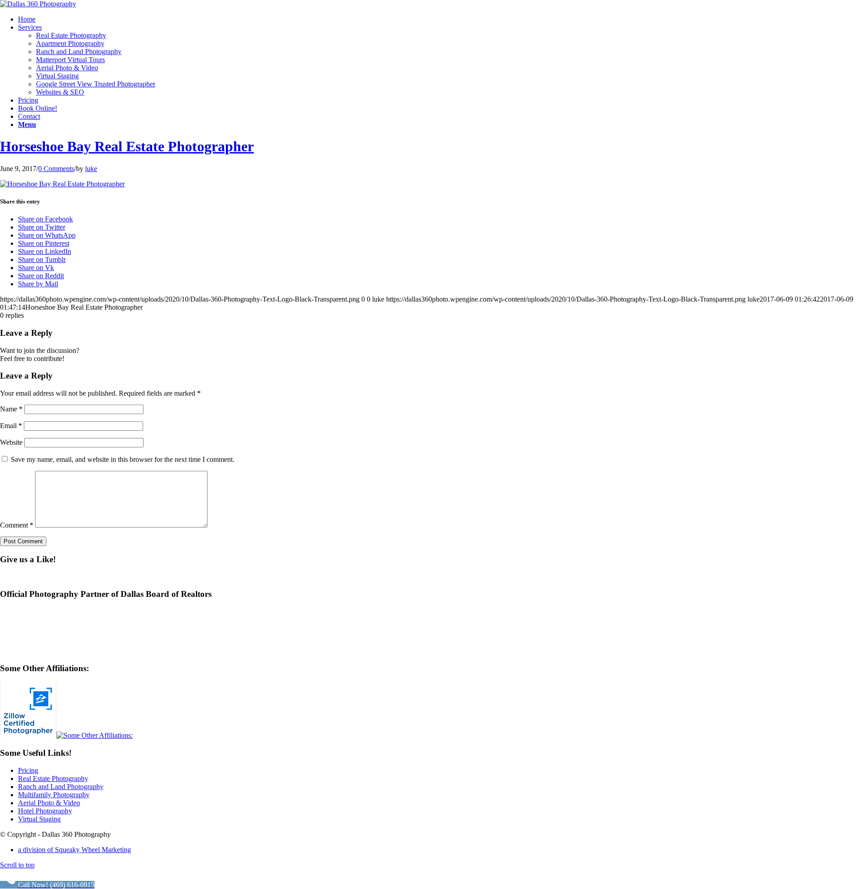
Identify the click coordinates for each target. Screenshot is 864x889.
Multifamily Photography (54, 795)
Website (11, 442)
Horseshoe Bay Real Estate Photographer (127, 146)
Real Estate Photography (53, 778)
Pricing (28, 770)
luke (91, 168)
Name (11, 409)
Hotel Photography (45, 811)
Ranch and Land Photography (61, 786)
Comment (16, 525)
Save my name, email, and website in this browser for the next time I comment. (122, 459)
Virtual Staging (39, 819)
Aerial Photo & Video (49, 803)
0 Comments (56, 168)
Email (11, 425)
